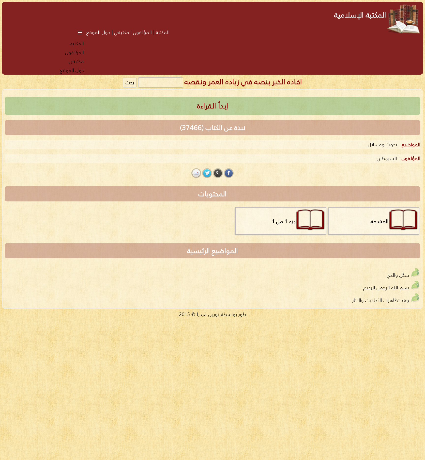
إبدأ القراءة (212, 105)
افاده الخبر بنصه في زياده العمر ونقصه (243, 81)
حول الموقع (98, 32)
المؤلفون (142, 32)
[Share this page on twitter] (207, 173)
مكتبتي (121, 32)
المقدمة (380, 221)
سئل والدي (398, 275)
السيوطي (387, 158)
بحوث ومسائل (382, 144)
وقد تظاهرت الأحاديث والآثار (380, 300)
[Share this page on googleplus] (218, 173)
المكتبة (162, 32)
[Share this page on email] (196, 173)
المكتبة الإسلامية (360, 14)
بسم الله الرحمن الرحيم (386, 287)
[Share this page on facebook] (229, 173)
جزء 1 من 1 (284, 221)
